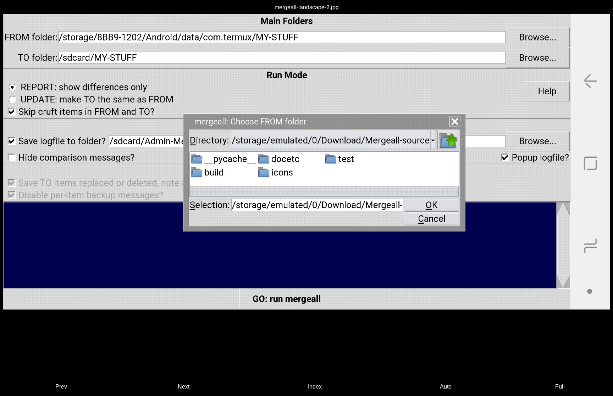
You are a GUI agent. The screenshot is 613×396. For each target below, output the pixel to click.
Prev (61, 387)
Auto (446, 387)
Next (183, 387)
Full (560, 387)
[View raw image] (306, 161)
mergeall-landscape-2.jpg (307, 7)
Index (315, 387)
